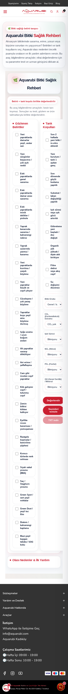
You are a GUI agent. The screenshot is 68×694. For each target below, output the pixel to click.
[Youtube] (20, 673)
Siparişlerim (13, 3)
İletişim (38, 3)
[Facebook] (5, 673)
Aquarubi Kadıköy (14, 639)
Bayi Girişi (48, 3)
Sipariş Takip (26, 3)
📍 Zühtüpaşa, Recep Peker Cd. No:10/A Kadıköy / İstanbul (27, 689)
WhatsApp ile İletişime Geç (21, 628)
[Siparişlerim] (57, 11)
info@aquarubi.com (15, 634)
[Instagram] (13, 673)
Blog (58, 3)
